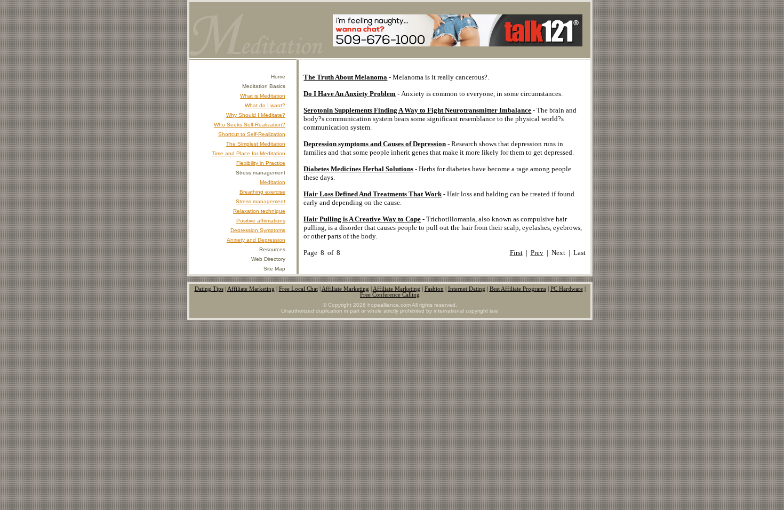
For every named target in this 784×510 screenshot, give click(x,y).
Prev (537, 253)
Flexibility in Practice (260, 163)
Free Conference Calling (390, 295)
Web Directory (268, 259)
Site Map (274, 269)
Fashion (434, 289)
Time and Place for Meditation (248, 153)
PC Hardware (566, 289)
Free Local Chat (298, 289)
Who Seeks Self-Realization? (249, 125)
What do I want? (265, 105)
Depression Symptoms (257, 230)
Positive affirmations (260, 221)
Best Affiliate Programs (518, 289)
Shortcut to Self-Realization (251, 134)
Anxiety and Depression (256, 240)
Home (278, 76)
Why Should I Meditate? (255, 115)
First (516, 253)
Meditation (272, 182)
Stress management (260, 201)
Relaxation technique (259, 211)
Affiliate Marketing (251, 289)
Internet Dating (466, 289)
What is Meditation (262, 96)
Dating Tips (209, 289)
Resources (272, 249)
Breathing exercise (262, 192)
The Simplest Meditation (255, 144)
